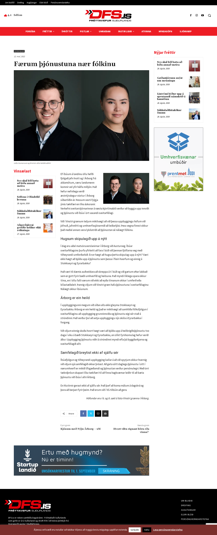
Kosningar (19, 51)
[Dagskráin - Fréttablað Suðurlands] (108, 15)
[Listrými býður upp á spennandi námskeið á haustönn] (194, 97)
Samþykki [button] (135, 529)
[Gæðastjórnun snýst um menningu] (194, 81)
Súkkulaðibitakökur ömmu (29, 212)
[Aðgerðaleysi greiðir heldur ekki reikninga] (48, 227)
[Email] (98, 413)
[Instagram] (197, 15)
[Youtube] (202, 15)
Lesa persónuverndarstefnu (168, 529)
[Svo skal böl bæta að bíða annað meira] (48, 183)
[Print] (105, 413)
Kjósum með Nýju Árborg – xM (81, 429)
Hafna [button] (146, 529)
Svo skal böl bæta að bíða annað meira (27, 183)
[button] (209, 15)
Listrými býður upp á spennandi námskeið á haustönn (171, 96)
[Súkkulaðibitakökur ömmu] (48, 214)
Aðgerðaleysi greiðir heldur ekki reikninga (29, 228)
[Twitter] (91, 413)
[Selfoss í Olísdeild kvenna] (48, 199)
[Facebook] (191, 15)
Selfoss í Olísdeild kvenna (28, 198)
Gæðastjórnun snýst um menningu (170, 79)
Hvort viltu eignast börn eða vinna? (131, 430)
